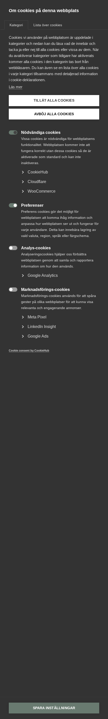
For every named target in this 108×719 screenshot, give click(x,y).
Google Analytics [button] (43, 275)
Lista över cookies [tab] (47, 25)
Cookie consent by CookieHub (29, 350)
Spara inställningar (54, 708)
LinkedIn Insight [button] (42, 326)
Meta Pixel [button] (37, 317)
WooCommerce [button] (42, 191)
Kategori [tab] (16, 25)
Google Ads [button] (38, 336)
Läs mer (15, 87)
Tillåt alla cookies (54, 100)
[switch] (10, 132)
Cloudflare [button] (37, 181)
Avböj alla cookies (54, 114)
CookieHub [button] (38, 172)
